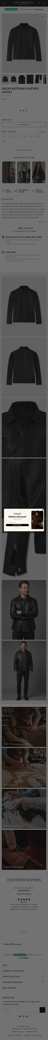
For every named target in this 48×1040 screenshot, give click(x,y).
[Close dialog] (43, 509)
